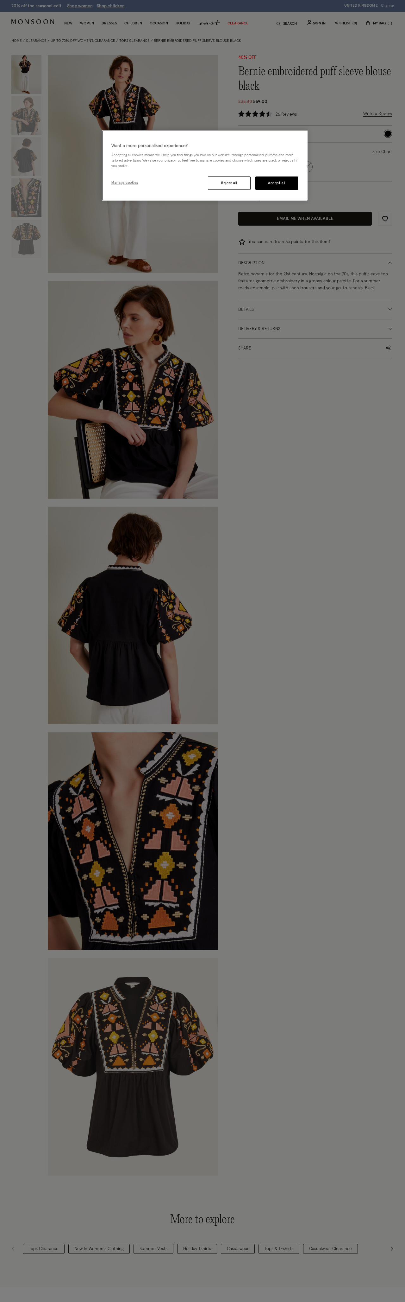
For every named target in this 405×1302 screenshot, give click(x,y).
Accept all (276, 183)
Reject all (229, 183)
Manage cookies (124, 182)
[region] (205, 165)
